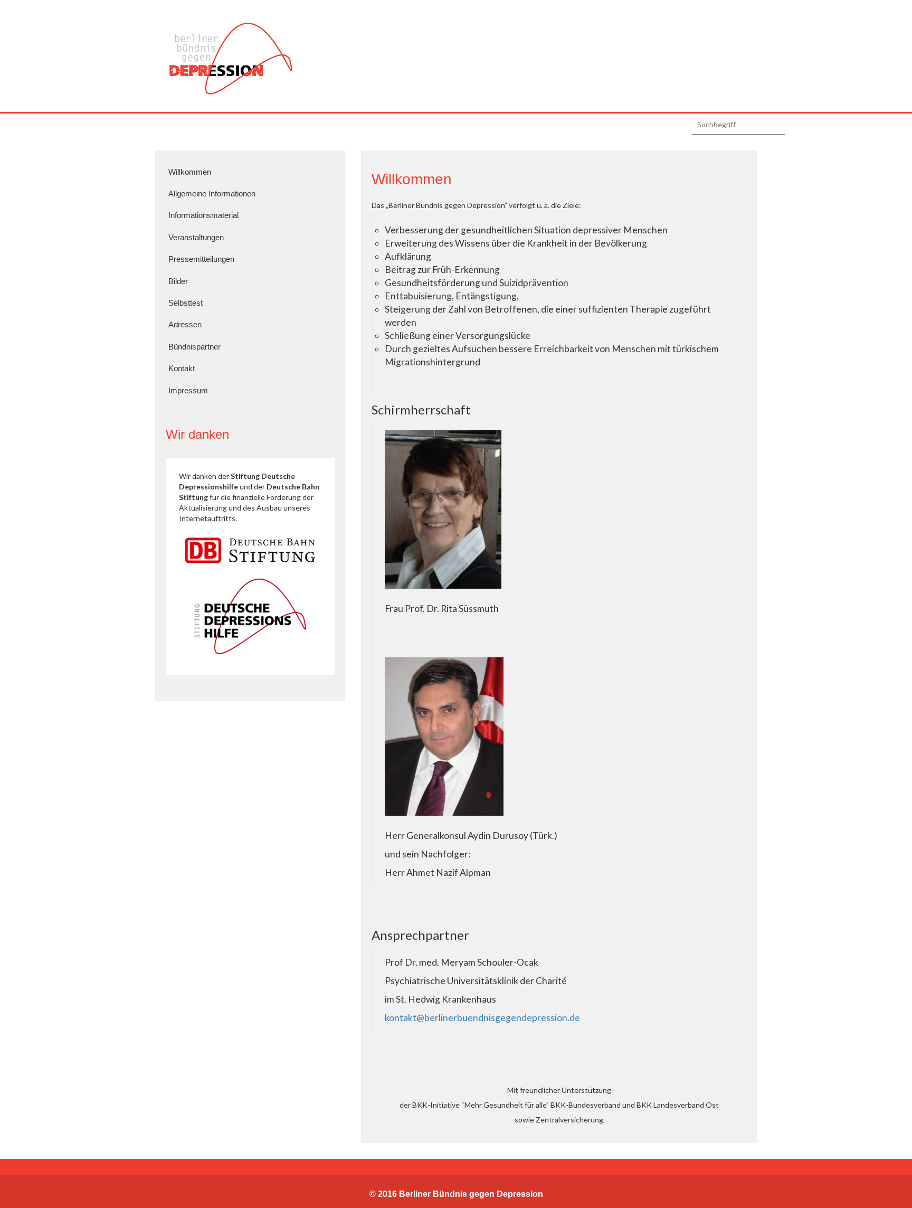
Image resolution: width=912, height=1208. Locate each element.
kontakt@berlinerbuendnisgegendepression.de (482, 1017)
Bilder (178, 281)
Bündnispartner (194, 346)
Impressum (188, 390)
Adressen (185, 324)
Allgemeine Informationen (211, 193)
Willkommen (189, 171)
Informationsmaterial (203, 215)
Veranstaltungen (196, 237)
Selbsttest (185, 302)
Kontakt (181, 368)
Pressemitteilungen (201, 258)
